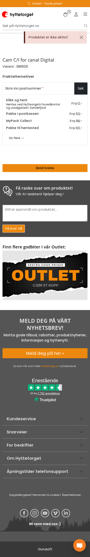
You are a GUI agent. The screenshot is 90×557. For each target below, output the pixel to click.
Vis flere (15, 138)
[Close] (81, 37)
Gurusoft (45, 549)
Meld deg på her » (45, 353)
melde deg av (50, 366)
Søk (81, 88)
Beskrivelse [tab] (45, 168)
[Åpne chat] (79, 545)
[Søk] (85, 26)
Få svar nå (13, 228)
